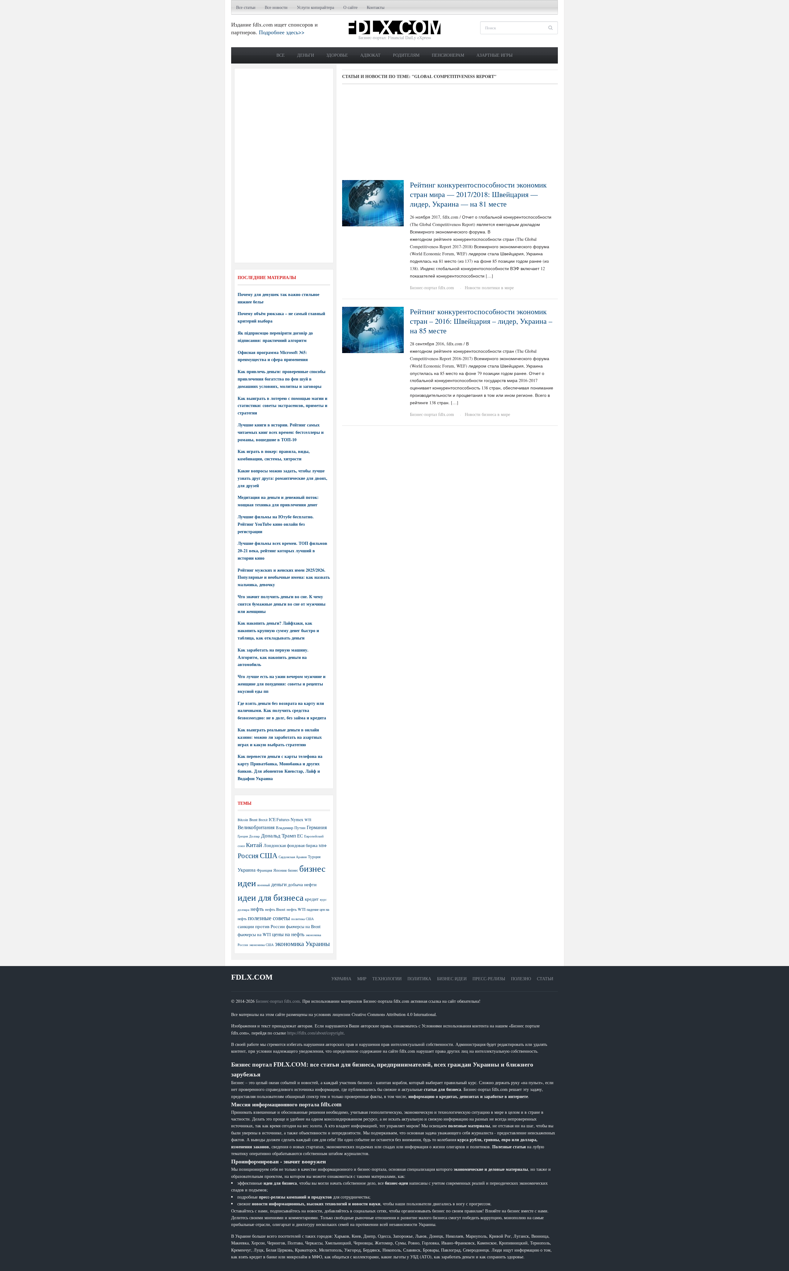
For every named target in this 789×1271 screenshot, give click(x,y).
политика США (302, 919)
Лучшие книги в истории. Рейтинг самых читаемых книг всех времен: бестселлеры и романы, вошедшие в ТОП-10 (281, 432)
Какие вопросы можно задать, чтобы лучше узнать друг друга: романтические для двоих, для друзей (282, 478)
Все (280, 55)
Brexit (263, 819)
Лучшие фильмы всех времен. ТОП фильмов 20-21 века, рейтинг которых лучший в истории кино (282, 550)
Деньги (305, 55)
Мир (361, 978)
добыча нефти (302, 884)
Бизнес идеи (452, 978)
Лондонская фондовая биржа (290, 845)
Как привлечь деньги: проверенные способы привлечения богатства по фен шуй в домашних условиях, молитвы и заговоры (281, 378)
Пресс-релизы (488, 978)
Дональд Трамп (278, 835)
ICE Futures (279, 819)
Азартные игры (494, 55)
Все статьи (246, 7)
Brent (253, 819)
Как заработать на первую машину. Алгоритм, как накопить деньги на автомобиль (273, 657)
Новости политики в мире (489, 287)
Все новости (276, 7)
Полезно (521, 978)
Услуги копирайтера (315, 7)
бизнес (293, 870)
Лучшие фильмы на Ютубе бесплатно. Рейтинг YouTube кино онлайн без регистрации (276, 524)
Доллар (254, 836)
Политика (419, 978)
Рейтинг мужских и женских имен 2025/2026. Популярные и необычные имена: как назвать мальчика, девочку (284, 577)
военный (263, 885)
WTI (308, 819)
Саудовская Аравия (293, 857)
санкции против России (261, 926)
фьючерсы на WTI (254, 934)
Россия (248, 855)
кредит (312, 899)
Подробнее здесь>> (282, 32)
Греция (243, 836)
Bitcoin (243, 819)
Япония (280, 870)
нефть (257, 908)
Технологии (387, 978)
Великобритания (256, 827)
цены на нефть (288, 934)
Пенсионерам (448, 55)
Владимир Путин (290, 827)
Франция (264, 870)
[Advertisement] (450, 134)
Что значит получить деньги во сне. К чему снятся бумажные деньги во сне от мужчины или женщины (281, 604)
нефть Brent (275, 909)
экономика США (261, 944)
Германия (317, 827)
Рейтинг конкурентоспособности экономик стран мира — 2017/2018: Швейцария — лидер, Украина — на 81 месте (478, 194)
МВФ (323, 845)
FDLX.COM (252, 977)
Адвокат (370, 55)
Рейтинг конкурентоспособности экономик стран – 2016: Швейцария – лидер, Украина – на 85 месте (481, 320)
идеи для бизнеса (271, 897)
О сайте (350, 7)
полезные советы (269, 918)
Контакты (375, 7)
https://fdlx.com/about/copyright (315, 1033)
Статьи (545, 978)
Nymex (297, 819)
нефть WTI (296, 909)
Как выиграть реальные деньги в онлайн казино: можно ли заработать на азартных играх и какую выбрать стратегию (280, 737)
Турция (314, 856)
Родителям (406, 55)
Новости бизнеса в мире (487, 414)
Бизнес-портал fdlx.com (432, 287)
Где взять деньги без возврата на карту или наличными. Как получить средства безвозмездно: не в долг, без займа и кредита (282, 710)
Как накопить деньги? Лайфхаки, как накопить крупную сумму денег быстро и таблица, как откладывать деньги (278, 630)
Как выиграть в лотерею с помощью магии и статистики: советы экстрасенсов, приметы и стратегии (282, 405)
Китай (254, 845)
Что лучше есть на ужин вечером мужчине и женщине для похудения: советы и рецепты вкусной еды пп (281, 683)
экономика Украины (302, 943)
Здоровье (337, 55)
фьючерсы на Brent (303, 926)
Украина (247, 869)
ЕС (300, 836)
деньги (279, 884)
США (268, 855)
